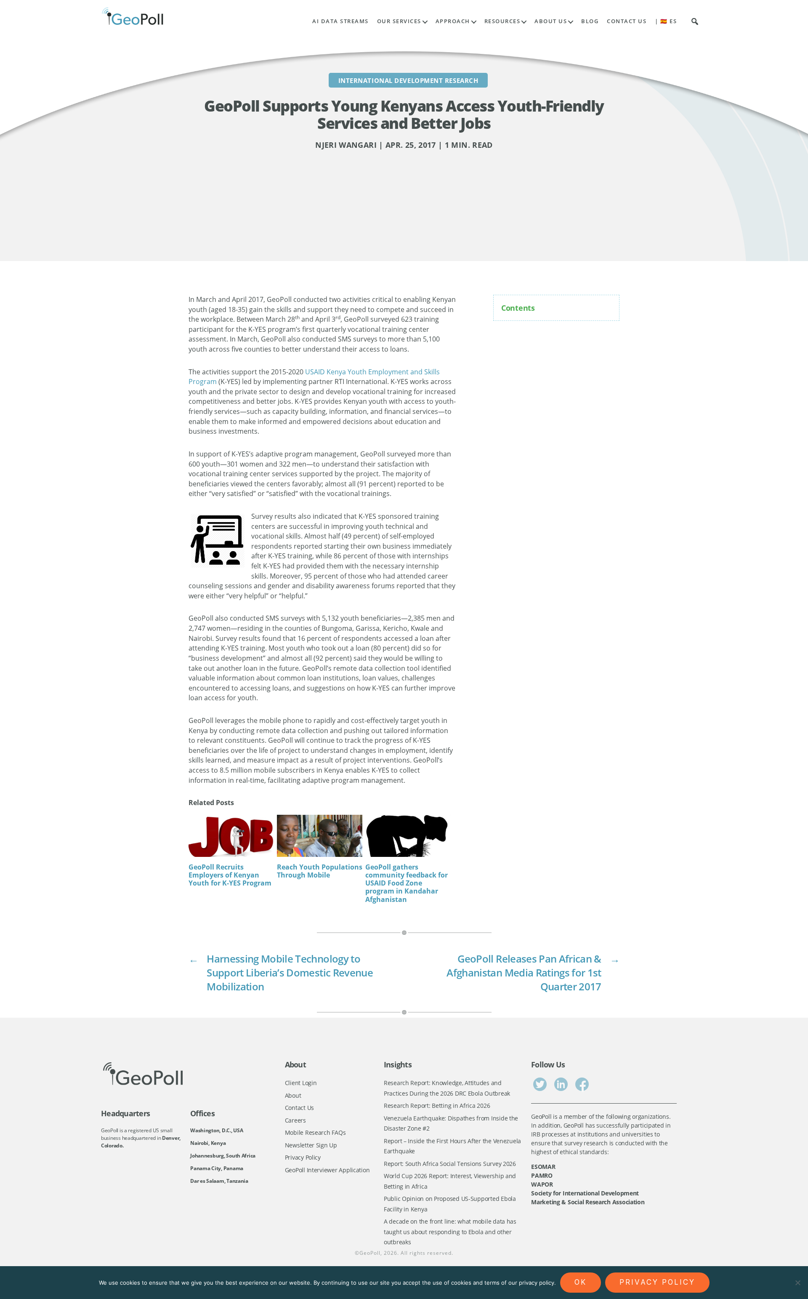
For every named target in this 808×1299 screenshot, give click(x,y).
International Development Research (408, 80)
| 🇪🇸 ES (666, 21)
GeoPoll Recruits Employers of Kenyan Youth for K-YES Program (230, 875)
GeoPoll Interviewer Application (327, 1170)
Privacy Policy (303, 1157)
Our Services (399, 21)
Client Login (301, 1083)
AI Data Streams (340, 21)
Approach (453, 21)
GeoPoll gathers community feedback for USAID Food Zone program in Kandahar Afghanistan (406, 883)
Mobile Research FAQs (315, 1132)
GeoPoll (369, 1252)
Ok (580, 1282)
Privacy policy (657, 1282)
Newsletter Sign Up (311, 1145)
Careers (295, 1120)
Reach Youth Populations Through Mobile (319, 871)
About (293, 1095)
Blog (589, 21)
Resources (502, 21)
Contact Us (626, 21)
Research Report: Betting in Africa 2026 (437, 1106)
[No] (797, 1282)
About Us (550, 21)
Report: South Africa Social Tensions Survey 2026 (450, 1164)
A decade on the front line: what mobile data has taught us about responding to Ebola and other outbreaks (450, 1231)
